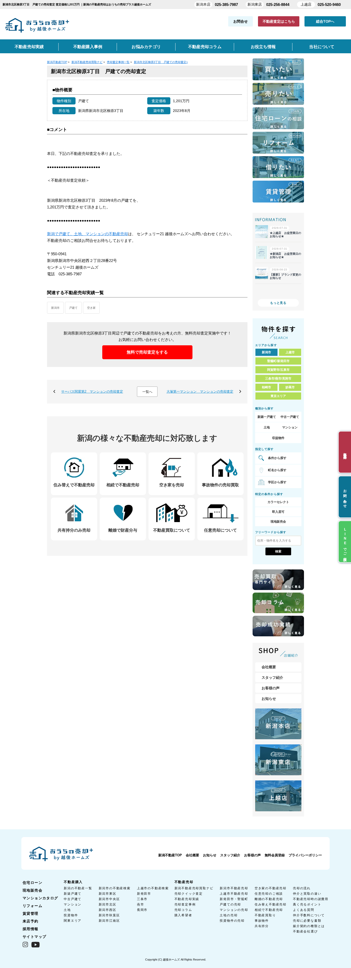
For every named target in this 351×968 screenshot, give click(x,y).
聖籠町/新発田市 (278, 361)
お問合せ (240, 21)
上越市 (290, 352)
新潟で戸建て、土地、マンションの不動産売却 (87, 234)
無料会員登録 (275, 855)
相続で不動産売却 (269, 910)
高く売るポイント (307, 904)
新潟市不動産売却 (234, 888)
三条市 (142, 899)
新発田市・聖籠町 (234, 899)
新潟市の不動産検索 (115, 888)
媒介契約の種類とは (309, 926)
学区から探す (277, 482)
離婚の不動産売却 (269, 899)
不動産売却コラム (204, 47)
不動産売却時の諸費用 (310, 899)
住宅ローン (32, 883)
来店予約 (31, 921)
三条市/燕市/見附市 (278, 378)
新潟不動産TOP (170, 855)
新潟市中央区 (109, 899)
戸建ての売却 (230, 904)
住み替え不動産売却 (271, 904)
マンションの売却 (234, 910)
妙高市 (290, 387)
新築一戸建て (266, 417)
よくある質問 (303, 910)
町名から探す (277, 470)
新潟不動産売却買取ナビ (194, 888)
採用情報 (31, 929)
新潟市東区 (107, 893)
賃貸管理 (31, 913)
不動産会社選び (305, 931)
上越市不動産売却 (234, 893)
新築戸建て (72, 893)
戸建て (73, 307)
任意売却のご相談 (269, 893)
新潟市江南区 (109, 920)
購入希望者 (183, 915)
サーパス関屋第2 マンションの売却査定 (92, 391)
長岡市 (142, 910)
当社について (321, 47)
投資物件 (71, 915)
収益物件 (278, 438)
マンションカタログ (40, 898)
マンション (290, 427)
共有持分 (262, 926)
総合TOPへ (325, 21)
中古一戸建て (290, 417)
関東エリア (72, 920)
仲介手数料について (309, 915)
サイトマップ (34, 937)
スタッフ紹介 (272, 677)
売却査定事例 (185, 904)
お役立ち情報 (263, 47)
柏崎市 (266, 387)
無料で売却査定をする (147, 352)
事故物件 (262, 920)
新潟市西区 (107, 910)
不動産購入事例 (88, 47)
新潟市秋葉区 (109, 915)
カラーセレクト (278, 502)
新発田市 (144, 893)
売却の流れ (302, 888)
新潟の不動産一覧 (78, 888)
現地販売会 (278, 521)
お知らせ (269, 699)
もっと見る (278, 303)
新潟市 (55, 307)
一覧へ (147, 392)
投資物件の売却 (232, 920)
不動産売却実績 (29, 47)
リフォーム (32, 906)
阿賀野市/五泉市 (278, 370)
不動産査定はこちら (279, 21)
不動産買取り (265, 915)
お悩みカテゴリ (146, 47)
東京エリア (278, 396)
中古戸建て (72, 899)
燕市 (140, 904)
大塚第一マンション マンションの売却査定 (200, 391)
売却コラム (183, 910)
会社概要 (269, 667)
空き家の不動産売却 (271, 888)
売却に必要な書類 (307, 920)
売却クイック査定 (188, 893)
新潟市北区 (107, 904)
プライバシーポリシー (305, 855)
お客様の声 (271, 688)
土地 (267, 427)
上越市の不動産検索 (153, 888)
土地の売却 (228, 915)
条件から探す (277, 458)
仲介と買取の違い (307, 893)
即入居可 (278, 512)
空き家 (91, 307)
